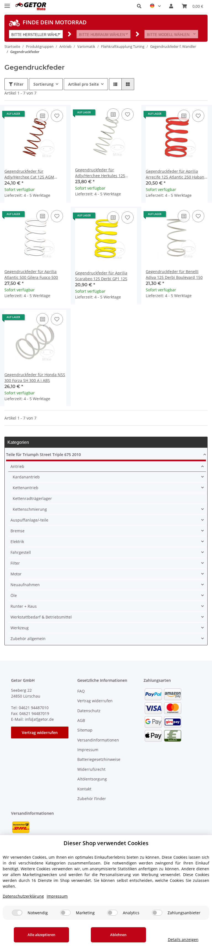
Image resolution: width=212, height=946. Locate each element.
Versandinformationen (98, 740)
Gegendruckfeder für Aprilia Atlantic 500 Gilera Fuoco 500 (31, 274)
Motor (16, 573)
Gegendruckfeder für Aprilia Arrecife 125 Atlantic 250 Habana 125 (176, 174)
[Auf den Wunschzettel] (57, 116)
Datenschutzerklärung (23, 896)
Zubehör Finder (91, 798)
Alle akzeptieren (41, 934)
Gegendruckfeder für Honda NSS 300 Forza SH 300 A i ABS (34, 377)
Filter (18, 84)
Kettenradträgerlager (32, 498)
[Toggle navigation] (7, 3)
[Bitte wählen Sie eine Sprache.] (155, 6)
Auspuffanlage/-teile (29, 520)
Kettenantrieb (25, 487)
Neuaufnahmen (25, 584)
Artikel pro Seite (83, 84)
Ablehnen (118, 934)
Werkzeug (19, 627)
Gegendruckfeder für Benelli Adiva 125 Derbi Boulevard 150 (174, 274)
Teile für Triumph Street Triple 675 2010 (43, 454)
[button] (139, 6)
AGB (81, 720)
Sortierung (43, 84)
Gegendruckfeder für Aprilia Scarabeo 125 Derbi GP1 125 (101, 275)
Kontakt (84, 789)
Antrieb (17, 466)
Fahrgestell (20, 552)
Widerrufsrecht (91, 769)
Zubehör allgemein (28, 638)
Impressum (87, 749)
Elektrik (17, 541)
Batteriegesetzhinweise (98, 759)
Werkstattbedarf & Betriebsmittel (41, 617)
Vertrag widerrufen (40, 732)
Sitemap (84, 730)
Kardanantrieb (26, 476)
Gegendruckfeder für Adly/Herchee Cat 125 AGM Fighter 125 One (29, 174)
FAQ (81, 691)
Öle (13, 595)
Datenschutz (88, 710)
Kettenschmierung (30, 509)
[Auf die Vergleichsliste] (42, 116)
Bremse (17, 530)
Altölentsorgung (92, 779)
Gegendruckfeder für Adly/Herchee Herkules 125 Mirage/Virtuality (100, 173)
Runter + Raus (23, 606)
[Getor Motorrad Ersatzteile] (30, 6)
